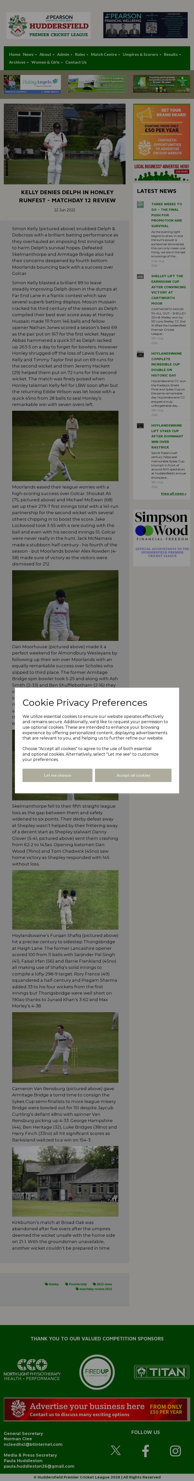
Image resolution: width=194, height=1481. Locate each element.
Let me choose (57, 775)
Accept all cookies (133, 775)
